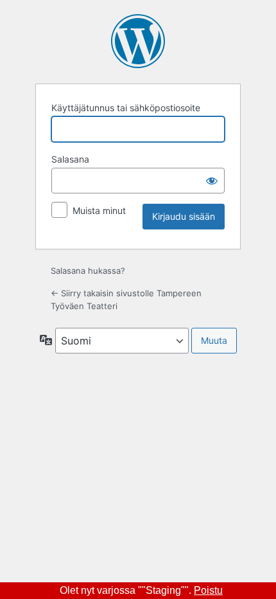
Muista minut (99, 210)
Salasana (70, 159)
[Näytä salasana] (212, 180)
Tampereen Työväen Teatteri (138, 41)
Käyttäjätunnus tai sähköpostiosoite (125, 107)
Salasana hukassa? (88, 270)
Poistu (208, 590)
